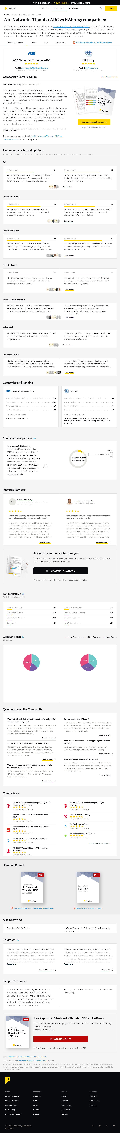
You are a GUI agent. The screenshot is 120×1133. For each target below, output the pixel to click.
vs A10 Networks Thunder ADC (32, 803)
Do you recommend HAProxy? (76, 719)
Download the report (109, 77)
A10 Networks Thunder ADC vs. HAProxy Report (94, 43)
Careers (36, 1110)
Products (93, 1105)
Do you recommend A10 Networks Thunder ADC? (27, 743)
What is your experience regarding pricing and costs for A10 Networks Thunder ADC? (30, 766)
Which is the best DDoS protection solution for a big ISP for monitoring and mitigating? (31, 720)
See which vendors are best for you (56, 553)
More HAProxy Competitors (100, 843)
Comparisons (60, 43)
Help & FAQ (10, 1110)
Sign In (111, 8)
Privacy (64, 1096)
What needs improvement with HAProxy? (81, 759)
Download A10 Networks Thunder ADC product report (34, 908)
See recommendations (60, 570)
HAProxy (88, 60)
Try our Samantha (60, 2)
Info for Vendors (11, 1101)
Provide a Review (12, 1096)
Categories (94, 1096)
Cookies (64, 1101)
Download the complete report (93, 122)
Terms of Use (66, 1105)
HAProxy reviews (91, 68)
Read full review (45, 542)
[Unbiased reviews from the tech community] (10, 8)
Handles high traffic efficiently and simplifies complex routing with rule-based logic (88, 516)
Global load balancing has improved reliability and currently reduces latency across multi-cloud (29, 516)
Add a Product (11, 1105)
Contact (36, 1114)
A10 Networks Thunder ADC (31, 60)
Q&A (46, 43)
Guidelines (65, 1110)
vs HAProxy (87, 803)
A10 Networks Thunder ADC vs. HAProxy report (27, 1057)
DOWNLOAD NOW (60, 1039)
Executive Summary (15, 43)
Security (64, 1114)
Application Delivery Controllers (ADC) (71, 26)
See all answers (47, 738)
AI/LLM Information (13, 1114)
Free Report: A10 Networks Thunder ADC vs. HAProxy (68, 1018)
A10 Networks (46, 969)
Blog (35, 1101)
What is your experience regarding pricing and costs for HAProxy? (87, 741)
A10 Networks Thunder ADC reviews (34, 68)
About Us (37, 1096)
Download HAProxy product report (89, 908)
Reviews (33, 43)
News (35, 1105)
